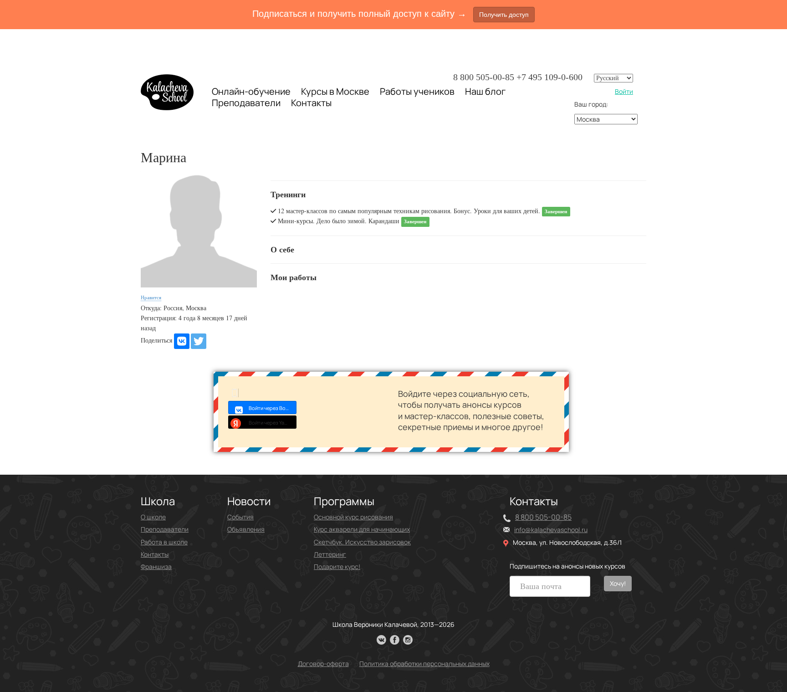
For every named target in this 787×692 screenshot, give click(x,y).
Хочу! (618, 583)
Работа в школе (164, 542)
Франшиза (156, 566)
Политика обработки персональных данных (424, 663)
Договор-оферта (323, 663)
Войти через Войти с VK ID (272, 408)
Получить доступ (504, 14)
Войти (624, 91)
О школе (153, 517)
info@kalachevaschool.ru (551, 529)
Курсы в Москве (335, 92)
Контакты (311, 103)
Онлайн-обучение (251, 91)
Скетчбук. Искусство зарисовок (362, 542)
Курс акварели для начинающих (362, 529)
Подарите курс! (337, 566)
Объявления (246, 529)
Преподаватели (246, 103)
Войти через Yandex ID (272, 422)
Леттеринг (330, 554)
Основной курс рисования (353, 517)
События (240, 517)
